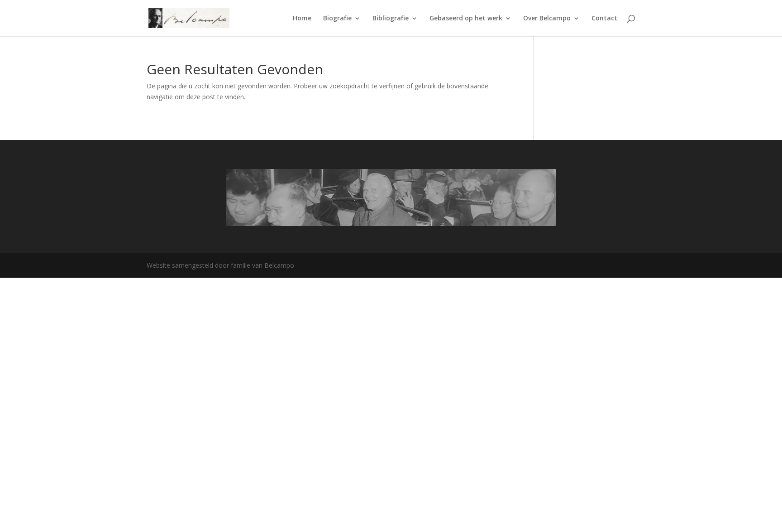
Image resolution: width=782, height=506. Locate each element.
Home (302, 18)
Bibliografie (390, 18)
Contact (604, 18)
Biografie (337, 18)
